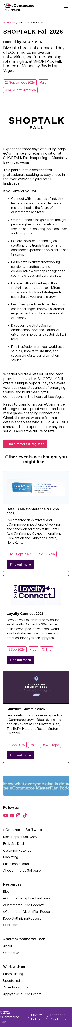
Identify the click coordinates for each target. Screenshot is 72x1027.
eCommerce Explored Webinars (26, 898)
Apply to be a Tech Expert (22, 994)
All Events (9, 22)
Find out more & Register (25, 444)
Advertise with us (15, 987)
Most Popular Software (20, 837)
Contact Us (11, 953)
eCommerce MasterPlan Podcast (28, 912)
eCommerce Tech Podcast (23, 905)
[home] (19, 7)
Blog (6, 891)
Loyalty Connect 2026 (25, 614)
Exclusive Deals (14, 844)
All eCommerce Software (22, 870)
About (7, 946)
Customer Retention (18, 850)
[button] (63, 7)
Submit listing (13, 974)
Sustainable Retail (16, 864)
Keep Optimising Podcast (22, 918)
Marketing (10, 857)
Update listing (13, 981)
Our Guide (10, 925)
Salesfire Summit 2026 (26, 709)
